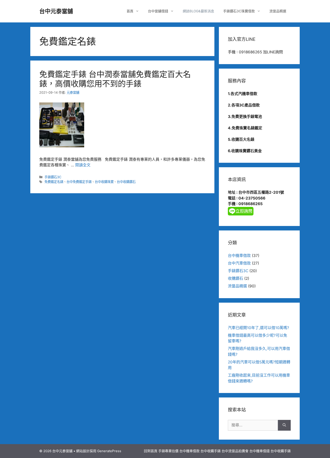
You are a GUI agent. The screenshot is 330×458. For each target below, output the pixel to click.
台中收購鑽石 (126, 182)
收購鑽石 (235, 278)
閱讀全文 (82, 165)
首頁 (130, 11)
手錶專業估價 (168, 451)
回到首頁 (150, 451)
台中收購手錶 (210, 451)
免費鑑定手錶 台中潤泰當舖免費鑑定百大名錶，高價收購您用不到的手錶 (115, 78)
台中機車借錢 (259, 451)
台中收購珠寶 (104, 182)
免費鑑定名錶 (53, 182)
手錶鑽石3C (53, 177)
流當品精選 (277, 11)
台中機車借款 (239, 255)
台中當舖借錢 (158, 11)
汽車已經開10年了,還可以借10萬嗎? (258, 328)
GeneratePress (109, 451)
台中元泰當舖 (56, 11)
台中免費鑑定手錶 (79, 182)
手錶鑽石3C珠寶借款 (239, 11)
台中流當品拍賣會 (235, 451)
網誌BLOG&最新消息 (198, 11)
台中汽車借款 (239, 263)
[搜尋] (284, 425)
